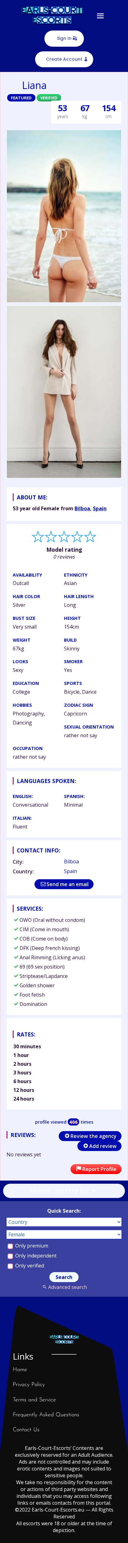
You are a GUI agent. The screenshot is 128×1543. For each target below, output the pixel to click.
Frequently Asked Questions (46, 1415)
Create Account (64, 59)
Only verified (29, 1265)
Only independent (35, 1255)
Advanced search (67, 1287)
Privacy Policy (29, 1385)
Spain (100, 508)
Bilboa (82, 508)
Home (20, 1370)
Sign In (64, 38)
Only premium (31, 1245)
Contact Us (26, 1430)
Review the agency (94, 1136)
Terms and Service (34, 1400)
